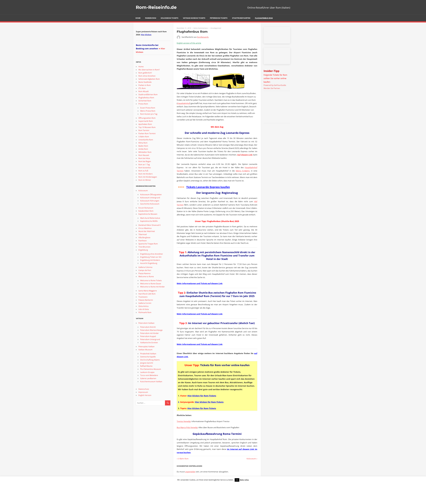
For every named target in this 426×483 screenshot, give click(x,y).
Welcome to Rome (146, 276)
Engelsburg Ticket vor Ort (150, 257)
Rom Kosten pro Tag (148, 114)
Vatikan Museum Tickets (194, 18)
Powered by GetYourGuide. (275, 85)
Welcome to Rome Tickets (151, 280)
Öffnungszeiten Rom (147, 118)
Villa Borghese (144, 237)
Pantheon (142, 240)
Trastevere (142, 297)
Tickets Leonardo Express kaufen (208, 187)
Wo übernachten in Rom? (149, 69)
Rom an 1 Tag (144, 164)
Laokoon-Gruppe (147, 372)
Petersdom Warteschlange (151, 330)
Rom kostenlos (144, 167)
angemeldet (190, 471)
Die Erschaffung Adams (150, 360)
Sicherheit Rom (144, 100)
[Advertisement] (277, 107)
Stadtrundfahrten (241, 18)
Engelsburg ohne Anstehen (151, 254)
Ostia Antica (143, 306)
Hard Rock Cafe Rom (147, 294)
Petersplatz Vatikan (146, 346)
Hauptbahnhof (183, 103)
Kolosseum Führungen (149, 201)
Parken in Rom (144, 85)
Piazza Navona (144, 273)
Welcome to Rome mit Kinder (152, 286)
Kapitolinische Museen (147, 214)
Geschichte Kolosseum (149, 204)
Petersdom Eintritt (148, 327)
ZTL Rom (142, 88)
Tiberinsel (142, 234)
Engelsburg (143, 250)
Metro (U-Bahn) (242, 170)
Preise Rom (143, 104)
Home (137, 18)
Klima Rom (142, 143)
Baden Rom (143, 146)
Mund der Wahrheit (146, 231)
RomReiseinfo (203, 37)
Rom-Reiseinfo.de (156, 7)
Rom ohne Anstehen (147, 76)
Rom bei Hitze (144, 158)
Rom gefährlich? (145, 73)
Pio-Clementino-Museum (150, 369)
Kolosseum (251, 458)
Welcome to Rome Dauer (150, 283)
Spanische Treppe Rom (148, 243)
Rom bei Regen (144, 161)
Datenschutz (143, 389)
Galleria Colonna (145, 267)
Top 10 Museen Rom (147, 127)
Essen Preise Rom (147, 108)
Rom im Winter (144, 180)
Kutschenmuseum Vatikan (151, 381)
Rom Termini (143, 130)
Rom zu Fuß (143, 170)
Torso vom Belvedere (149, 375)
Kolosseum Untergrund (150, 197)
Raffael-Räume (146, 366)
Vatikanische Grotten (149, 342)
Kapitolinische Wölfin (149, 221)
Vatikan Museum (145, 349)
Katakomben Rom (145, 211)
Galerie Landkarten (148, 378)
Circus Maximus (145, 228)
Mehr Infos (244, 480)
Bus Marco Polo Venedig (187, 427)
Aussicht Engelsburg (148, 263)
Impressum (143, 392)
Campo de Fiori (144, 270)
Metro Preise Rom (147, 111)
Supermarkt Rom (145, 121)
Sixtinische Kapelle (148, 356)
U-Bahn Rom (183, 458)
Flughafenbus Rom (264, 18)
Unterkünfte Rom (145, 139)
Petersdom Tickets (218, 18)
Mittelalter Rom (144, 152)
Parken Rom (150, 18)
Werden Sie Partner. (272, 88)
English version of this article (189, 43)
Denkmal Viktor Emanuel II (149, 225)
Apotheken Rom (145, 124)
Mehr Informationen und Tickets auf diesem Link (200, 283)
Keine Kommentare (200, 28)
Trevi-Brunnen (144, 247)
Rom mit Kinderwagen (147, 177)
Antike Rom (143, 149)
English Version (144, 395)
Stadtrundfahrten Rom (148, 94)
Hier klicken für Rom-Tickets (201, 395)
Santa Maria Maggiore (147, 290)
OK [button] (237, 480)
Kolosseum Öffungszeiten (151, 194)
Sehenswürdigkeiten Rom (149, 79)
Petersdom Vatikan (146, 323)
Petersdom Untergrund (150, 339)
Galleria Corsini (144, 303)
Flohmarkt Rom (144, 312)
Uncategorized (215, 28)
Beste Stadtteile (145, 82)
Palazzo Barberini (145, 300)
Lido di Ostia (143, 309)
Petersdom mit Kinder (149, 333)
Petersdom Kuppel (148, 336)
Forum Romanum (145, 208)
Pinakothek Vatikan (148, 353)
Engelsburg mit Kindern (150, 260)
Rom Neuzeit (143, 155)
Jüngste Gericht (146, 363)
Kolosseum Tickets (169, 18)
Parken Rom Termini (147, 133)
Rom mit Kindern (145, 174)
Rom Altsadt (143, 91)
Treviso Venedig (183, 421)
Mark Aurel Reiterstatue (150, 218)
